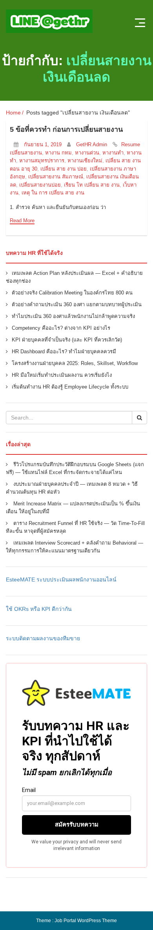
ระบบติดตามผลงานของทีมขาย (43, 638)
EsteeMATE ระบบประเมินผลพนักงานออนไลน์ (61, 579)
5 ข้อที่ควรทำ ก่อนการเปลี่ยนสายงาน (66, 129)
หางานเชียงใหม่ (84, 160)
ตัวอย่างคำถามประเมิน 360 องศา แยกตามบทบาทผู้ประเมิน (77, 304)
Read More (22, 220)
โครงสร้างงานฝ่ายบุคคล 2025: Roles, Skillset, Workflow (75, 363)
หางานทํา (113, 153)
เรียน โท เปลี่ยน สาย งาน (92, 185)
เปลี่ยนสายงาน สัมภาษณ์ (55, 177)
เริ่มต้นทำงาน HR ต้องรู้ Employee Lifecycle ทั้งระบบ (70, 387)
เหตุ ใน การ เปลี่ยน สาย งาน (53, 193)
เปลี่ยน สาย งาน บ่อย (63, 169)
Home (13, 112)
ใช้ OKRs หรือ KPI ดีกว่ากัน (39, 609)
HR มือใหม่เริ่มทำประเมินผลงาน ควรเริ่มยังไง (62, 375)
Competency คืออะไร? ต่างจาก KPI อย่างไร (61, 328)
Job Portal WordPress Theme (86, 920)
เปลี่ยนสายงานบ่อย (40, 185)
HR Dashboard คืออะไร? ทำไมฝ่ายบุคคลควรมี (64, 351)
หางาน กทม (58, 153)
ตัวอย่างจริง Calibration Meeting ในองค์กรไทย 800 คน (72, 293)
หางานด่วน (87, 153)
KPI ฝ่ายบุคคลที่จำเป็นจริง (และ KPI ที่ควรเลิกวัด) (67, 340)
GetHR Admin (91, 144)
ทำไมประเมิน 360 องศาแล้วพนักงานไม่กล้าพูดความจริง (73, 316)
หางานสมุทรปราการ (41, 160)
